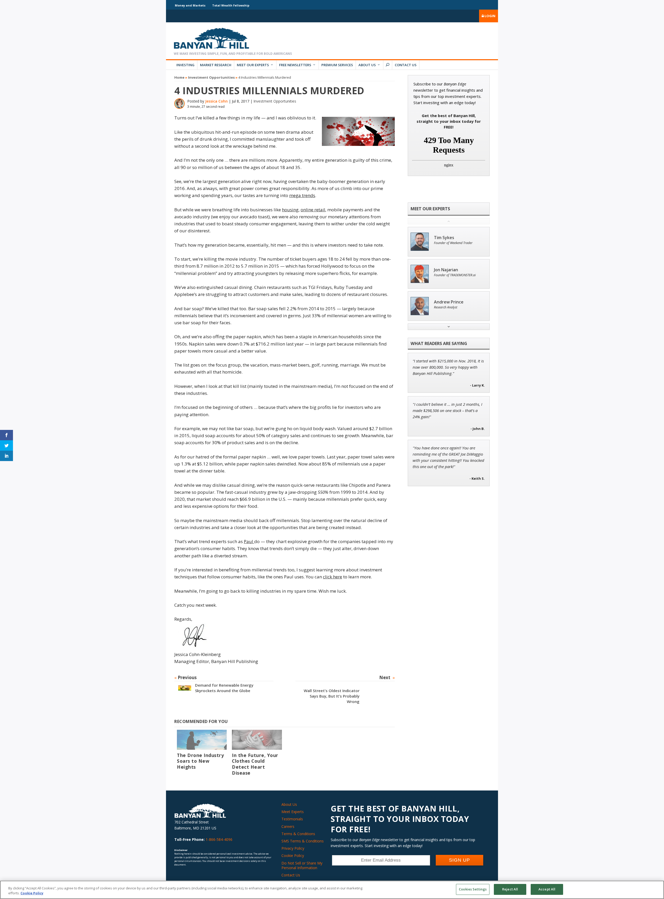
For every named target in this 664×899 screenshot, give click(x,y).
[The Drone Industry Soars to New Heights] (202, 740)
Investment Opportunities (211, 77)
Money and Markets (190, 5)
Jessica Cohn (216, 101)
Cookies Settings (473, 889)
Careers (287, 826)
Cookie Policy (292, 855)
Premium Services (337, 65)
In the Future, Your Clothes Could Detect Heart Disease (255, 764)
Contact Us (406, 65)
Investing (185, 65)
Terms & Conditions (298, 833)
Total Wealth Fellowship (230, 5)
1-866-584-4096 (219, 839)
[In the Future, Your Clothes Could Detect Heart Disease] (257, 740)
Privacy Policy (292, 848)
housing (290, 210)
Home (179, 77)
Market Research (215, 65)
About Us (367, 65)
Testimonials (292, 818)
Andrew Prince (449, 302)
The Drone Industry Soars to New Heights (200, 761)
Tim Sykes (444, 237)
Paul (249, 541)
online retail (313, 210)
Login (489, 15)
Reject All (510, 889)
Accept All (546, 889)
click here (332, 577)
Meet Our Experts (253, 65)
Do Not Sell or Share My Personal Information (301, 865)
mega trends (302, 195)
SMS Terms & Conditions (302, 841)
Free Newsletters (295, 65)
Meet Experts (292, 811)
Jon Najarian (446, 270)
